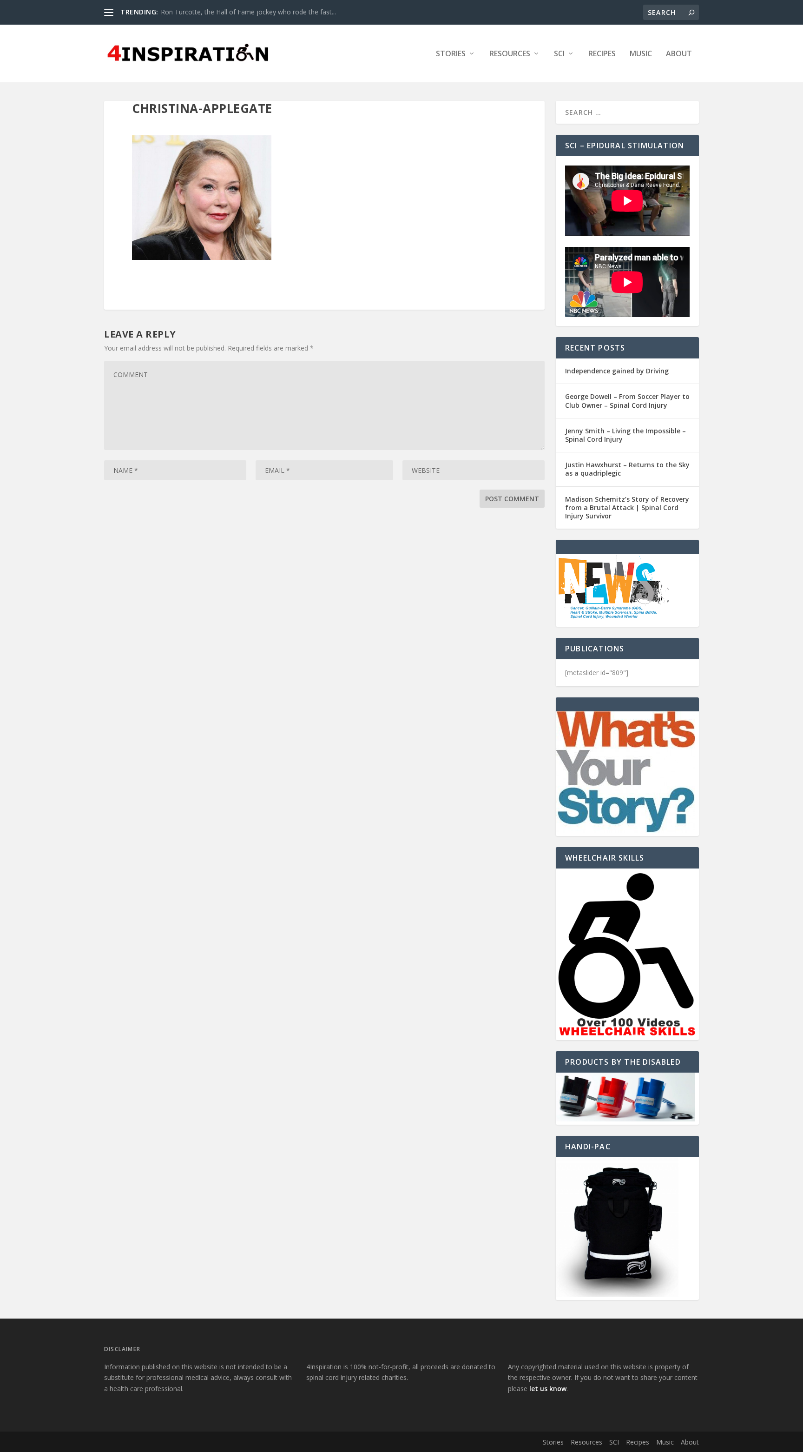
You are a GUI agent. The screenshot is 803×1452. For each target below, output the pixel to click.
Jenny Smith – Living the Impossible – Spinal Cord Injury (625, 435)
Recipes (602, 54)
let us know (547, 1388)
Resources (509, 54)
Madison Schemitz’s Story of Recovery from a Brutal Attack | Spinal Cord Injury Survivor (627, 507)
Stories (451, 54)
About (679, 54)
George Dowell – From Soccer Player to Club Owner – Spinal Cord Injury (627, 400)
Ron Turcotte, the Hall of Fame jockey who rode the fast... (248, 11)
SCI (559, 54)
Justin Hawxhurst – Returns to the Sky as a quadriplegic (627, 468)
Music (641, 54)
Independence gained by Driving (617, 370)
